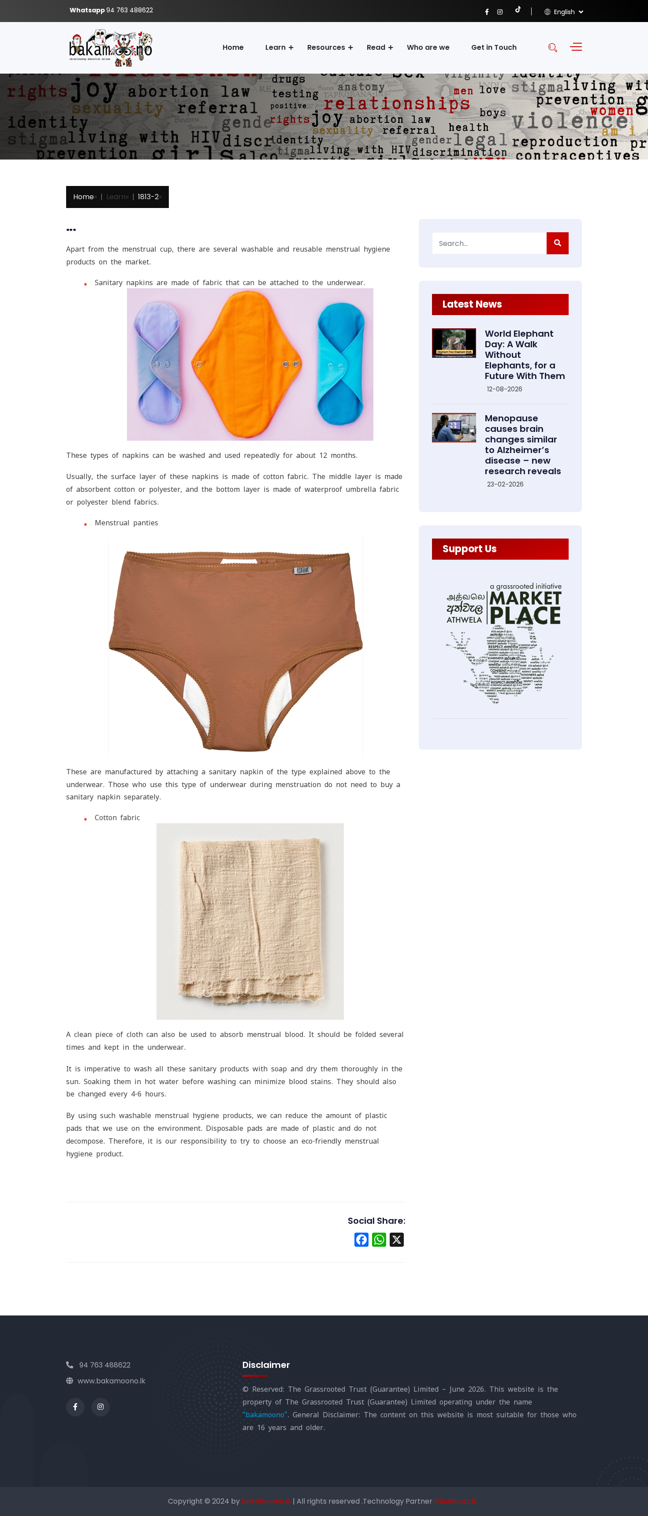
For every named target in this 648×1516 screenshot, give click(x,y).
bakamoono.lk (267, 1501)
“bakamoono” (264, 1414)
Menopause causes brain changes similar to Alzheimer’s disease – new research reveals (523, 444)
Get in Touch (494, 47)
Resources (326, 47)
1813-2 (148, 197)
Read (376, 47)
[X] (397, 1241)
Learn (275, 47)
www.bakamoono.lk (111, 1381)
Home (233, 47)
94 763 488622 (104, 1365)
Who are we (428, 47)
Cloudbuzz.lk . (457, 1501)
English (563, 11)
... (71, 226)
